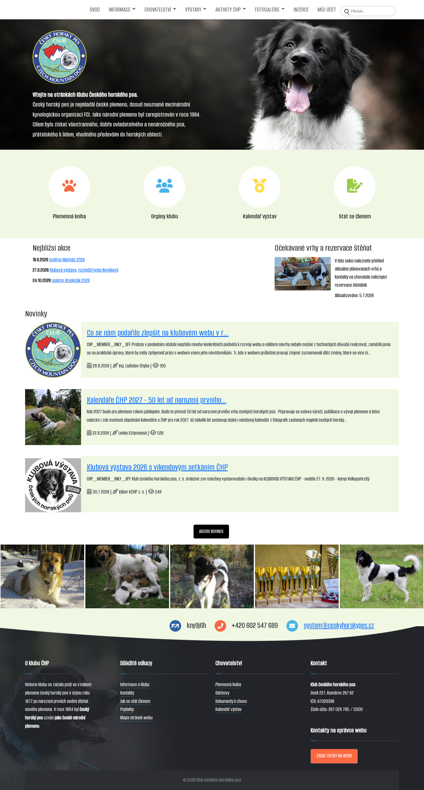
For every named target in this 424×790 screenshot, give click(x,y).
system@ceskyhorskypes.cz (339, 625)
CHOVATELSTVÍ (158, 9)
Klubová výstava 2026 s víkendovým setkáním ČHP (157, 467)
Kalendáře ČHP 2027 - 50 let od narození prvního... (156, 400)
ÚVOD (95, 9)
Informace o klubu (134, 684)
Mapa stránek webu (136, 717)
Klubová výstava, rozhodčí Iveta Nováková (84, 270)
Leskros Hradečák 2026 (71, 280)
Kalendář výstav (228, 709)
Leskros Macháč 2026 (67, 259)
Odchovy (222, 693)
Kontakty (127, 693)
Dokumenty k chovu (231, 701)
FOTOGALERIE (267, 9)
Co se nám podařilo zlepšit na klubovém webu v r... (158, 332)
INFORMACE (119, 9)
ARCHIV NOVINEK (211, 531)
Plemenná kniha (228, 684)
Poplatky (127, 709)
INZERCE (301, 9)
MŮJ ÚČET (327, 9)
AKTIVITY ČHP (228, 9)
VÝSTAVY (193, 9)
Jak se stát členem (135, 701)
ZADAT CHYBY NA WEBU (334, 756)
